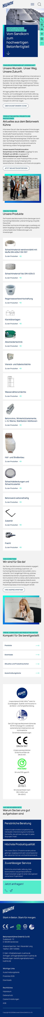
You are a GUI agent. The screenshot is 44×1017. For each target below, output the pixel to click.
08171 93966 (14, 949)
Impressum (7, 991)
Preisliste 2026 (9, 976)
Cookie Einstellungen (11, 999)
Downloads (7, 980)
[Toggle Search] (39, 4)
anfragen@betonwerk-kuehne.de (24, 955)
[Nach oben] (42, 43)
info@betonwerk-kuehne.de (19, 953)
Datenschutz (8, 995)
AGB (4, 1003)
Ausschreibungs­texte (11, 972)
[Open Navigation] (32, 4)
